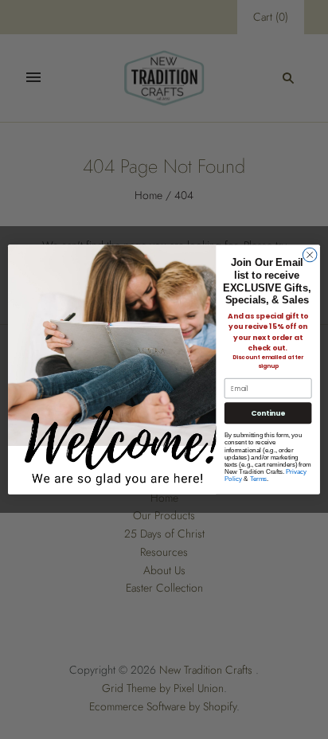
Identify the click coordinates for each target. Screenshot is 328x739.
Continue (268, 413)
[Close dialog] (310, 255)
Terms (258, 479)
